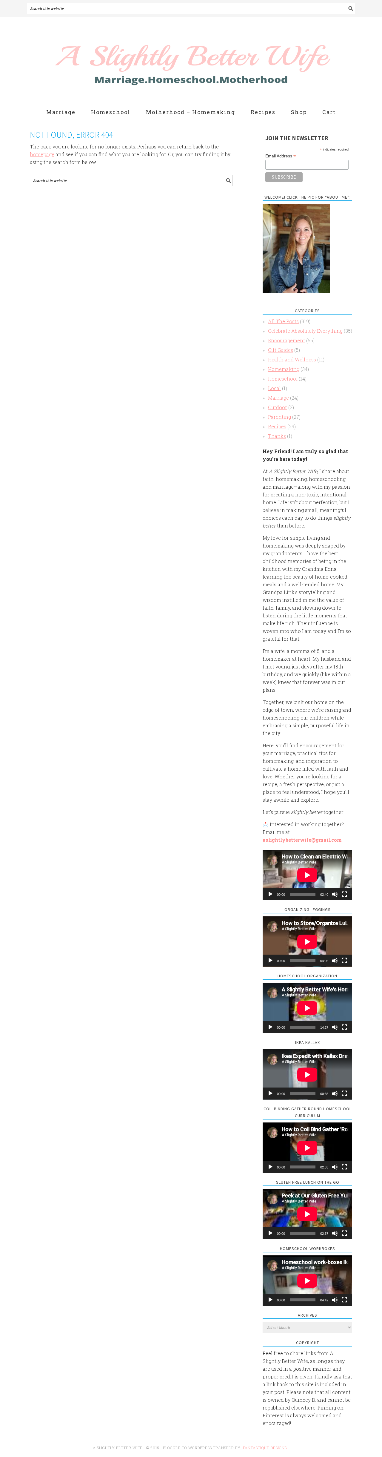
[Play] (270, 894)
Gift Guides (280, 350)
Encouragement (286, 340)
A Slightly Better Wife (156, 60)
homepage (42, 154)
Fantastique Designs (265, 1447)
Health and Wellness (292, 359)
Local (274, 388)
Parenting (279, 417)
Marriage (278, 398)
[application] (307, 875)
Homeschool (283, 378)
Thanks (277, 436)
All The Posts (283, 321)
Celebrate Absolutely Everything (305, 331)
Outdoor (277, 407)
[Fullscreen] (344, 894)
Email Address (280, 156)
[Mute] (335, 894)
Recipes (277, 426)
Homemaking (283, 369)
